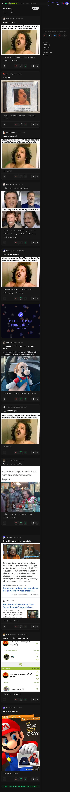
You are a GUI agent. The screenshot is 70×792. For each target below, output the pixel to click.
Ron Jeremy (8, 57)
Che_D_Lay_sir (10, 251)
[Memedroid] (6, 3)
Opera (6, 60)
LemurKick (9, 708)
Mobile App (46, 45)
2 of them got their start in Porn (16, 188)
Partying (13, 514)
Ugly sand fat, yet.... (11, 410)
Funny (6, 116)
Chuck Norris (8, 234)
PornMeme (15, 60)
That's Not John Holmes (11, 289)
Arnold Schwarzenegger (22, 231)
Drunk (6, 517)
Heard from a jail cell (11, 254)
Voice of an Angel (10, 136)
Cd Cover (7, 119)
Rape (16, 621)
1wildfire (9, 537)
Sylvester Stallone (21, 234)
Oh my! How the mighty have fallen (17, 541)
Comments (8, 694)
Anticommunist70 (11, 407)
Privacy (45, 55)
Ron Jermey (18, 57)
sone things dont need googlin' (15, 638)
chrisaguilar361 (10, 132)
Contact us (46, 47)
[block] (37, 66)
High (31, 514)
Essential (6, 77)
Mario (16, 773)
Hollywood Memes (10, 237)
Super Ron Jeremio (10, 711)
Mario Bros (8, 393)
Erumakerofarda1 (11, 634)
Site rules (46, 50)
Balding (17, 393)
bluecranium (10, 19)
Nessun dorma (9, 22)
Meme (34, 393)
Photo (6, 514)
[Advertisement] (56, 17)
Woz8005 (9, 74)
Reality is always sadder (13, 464)
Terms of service (48, 52)
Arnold (34, 231)
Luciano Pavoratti (30, 57)
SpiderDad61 (10, 342)
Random (14, 116)
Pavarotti (22, 116)
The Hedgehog (9, 293)
